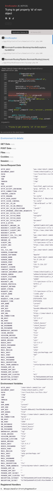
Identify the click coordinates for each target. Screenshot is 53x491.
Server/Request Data (11, 165)
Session (5, 160)
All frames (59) (36, 32)
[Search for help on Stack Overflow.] (13, 18)
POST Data (6, 148)
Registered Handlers (11, 484)
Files (3, 152)
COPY (8, 24)
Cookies (5, 156)
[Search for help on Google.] (6, 18)
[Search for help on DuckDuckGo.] (10, 18)
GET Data (5, 143)
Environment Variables (12, 383)
